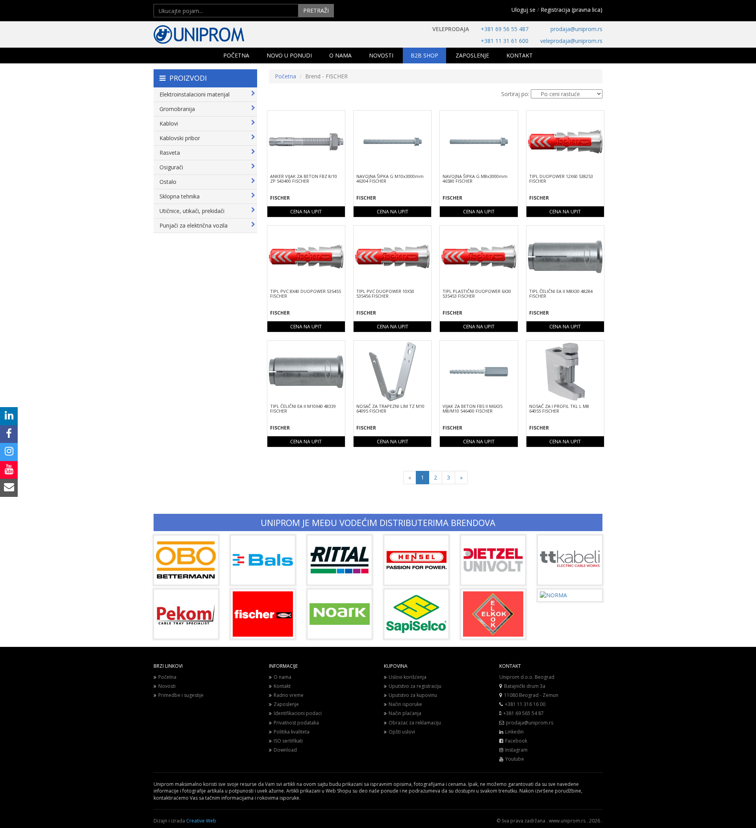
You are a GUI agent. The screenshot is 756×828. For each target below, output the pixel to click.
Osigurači (171, 167)
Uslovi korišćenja (407, 677)
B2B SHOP (424, 55)
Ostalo (167, 181)
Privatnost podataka (296, 722)
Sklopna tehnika (179, 196)
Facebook (516, 740)
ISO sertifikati (288, 740)
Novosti (167, 686)
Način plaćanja (405, 713)
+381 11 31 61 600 (504, 40)
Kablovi (168, 123)
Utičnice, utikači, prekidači (191, 211)
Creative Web (201, 820)
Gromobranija (177, 109)
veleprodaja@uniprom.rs (571, 40)
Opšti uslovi (402, 731)
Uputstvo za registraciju (415, 686)
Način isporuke (405, 704)
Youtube (514, 759)
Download (285, 749)
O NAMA (340, 55)
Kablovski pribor (179, 138)
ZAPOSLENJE (472, 55)
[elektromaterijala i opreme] (224, 34)
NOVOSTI (381, 55)
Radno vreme (289, 695)
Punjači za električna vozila (193, 225)
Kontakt (282, 686)
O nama (282, 677)
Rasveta (169, 152)
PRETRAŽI (316, 10)
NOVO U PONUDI (289, 55)
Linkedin (514, 731)
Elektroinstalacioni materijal (194, 94)
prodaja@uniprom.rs (576, 29)
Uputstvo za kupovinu (413, 695)
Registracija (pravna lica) (571, 9)
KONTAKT (519, 55)
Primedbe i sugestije (181, 695)
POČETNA (236, 55)
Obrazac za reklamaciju (415, 722)
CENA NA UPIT (306, 211)
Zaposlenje (286, 704)
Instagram (516, 749)
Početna (285, 76)
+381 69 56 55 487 (504, 29)
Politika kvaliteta (291, 731)
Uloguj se (523, 9)
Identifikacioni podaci (298, 713)
